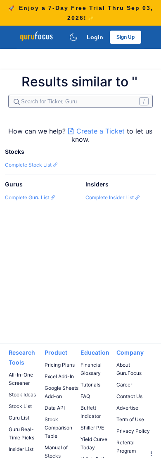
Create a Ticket (100, 131)
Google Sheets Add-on (61, 392)
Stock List (20, 406)
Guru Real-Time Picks (21, 433)
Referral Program (126, 446)
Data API (55, 408)
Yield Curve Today (93, 443)
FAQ (85, 396)
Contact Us (129, 396)
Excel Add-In (59, 376)
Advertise (127, 408)
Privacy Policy (133, 431)
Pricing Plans (60, 365)
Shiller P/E (92, 428)
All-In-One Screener (21, 379)
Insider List (21, 449)
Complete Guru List (27, 197)
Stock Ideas (22, 394)
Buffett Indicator (90, 412)
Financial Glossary (91, 369)
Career (124, 385)
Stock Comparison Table (58, 427)
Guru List (19, 418)
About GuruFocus (129, 369)
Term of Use (130, 419)
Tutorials (90, 385)
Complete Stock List (29, 165)
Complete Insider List (110, 197)
